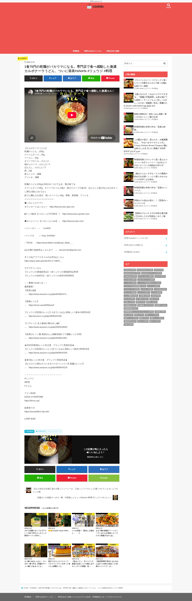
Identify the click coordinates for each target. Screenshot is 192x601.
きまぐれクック (146, 280)
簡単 (144, 318)
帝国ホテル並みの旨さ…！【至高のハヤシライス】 (150, 201)
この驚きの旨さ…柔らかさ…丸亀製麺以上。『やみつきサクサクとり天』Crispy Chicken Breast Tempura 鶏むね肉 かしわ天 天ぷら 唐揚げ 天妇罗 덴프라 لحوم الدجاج (146, 145)
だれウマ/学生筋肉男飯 (135, 286)
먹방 (128, 324)
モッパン (130, 292)
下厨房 (144, 296)
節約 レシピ (131, 318)
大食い (129, 302)
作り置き (142, 299)
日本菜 (160, 312)
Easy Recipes (144, 270)
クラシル (153, 286)
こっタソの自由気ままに (149, 283)
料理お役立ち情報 (113, 51)
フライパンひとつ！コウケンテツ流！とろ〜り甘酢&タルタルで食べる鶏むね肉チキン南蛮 (150, 83)
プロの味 (160, 289)
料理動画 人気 (145, 305)
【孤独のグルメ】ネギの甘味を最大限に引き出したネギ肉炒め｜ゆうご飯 (150, 214)
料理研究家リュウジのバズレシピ (49, 431)
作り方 (129, 299)
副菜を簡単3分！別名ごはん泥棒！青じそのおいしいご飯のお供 (150, 115)
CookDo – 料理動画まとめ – (95, 597)
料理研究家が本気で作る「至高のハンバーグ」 (150, 189)
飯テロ (155, 321)
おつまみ (130, 280)
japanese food (132, 273)
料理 (140, 302)
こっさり (130, 283)
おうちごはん (145, 276)
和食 (154, 299)
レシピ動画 (130, 296)
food (159, 270)
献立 (128, 315)
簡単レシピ (156, 318)
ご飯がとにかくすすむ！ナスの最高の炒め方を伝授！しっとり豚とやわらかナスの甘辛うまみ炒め (150, 176)
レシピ (156, 292)
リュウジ (143, 292)
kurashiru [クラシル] (151, 273)
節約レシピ (151, 315)
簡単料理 (130, 321)
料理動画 (76, 51)
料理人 (152, 302)
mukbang (130, 276)
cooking (129, 270)
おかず (160, 276)
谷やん (143, 321)
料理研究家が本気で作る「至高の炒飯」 (149, 128)
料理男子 (161, 305)
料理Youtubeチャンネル (92, 51)
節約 (139, 315)
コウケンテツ (131, 289)
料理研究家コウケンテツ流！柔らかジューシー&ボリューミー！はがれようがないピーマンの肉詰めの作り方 (150, 162)
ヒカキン (147, 289)
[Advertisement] (96, 29)
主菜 (156, 296)
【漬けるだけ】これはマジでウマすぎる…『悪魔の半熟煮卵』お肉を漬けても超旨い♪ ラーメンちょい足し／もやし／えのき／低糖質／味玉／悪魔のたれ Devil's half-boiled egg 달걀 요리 (145, 100)
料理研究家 (130, 308)
